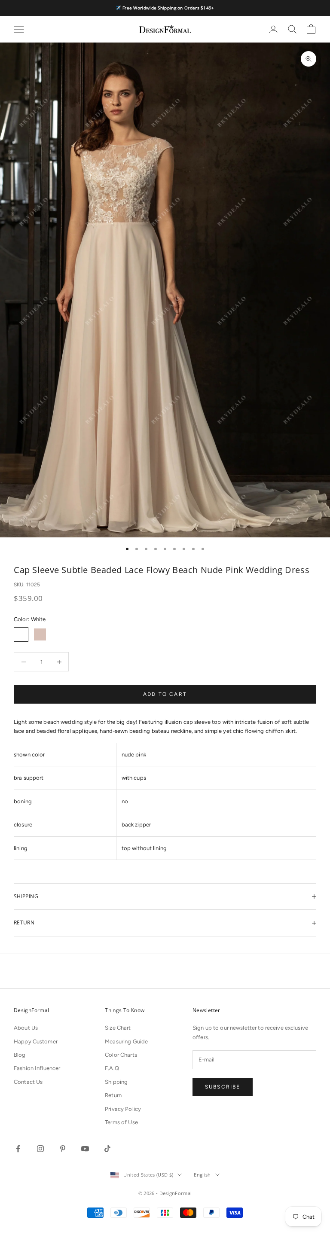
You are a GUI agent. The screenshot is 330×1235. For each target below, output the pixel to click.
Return (113, 1095)
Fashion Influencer (37, 1068)
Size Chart (118, 1028)
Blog (20, 1055)
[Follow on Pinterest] (62, 1148)
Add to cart (165, 694)
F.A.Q (112, 1068)
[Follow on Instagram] (40, 1148)
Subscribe (222, 1087)
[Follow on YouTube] (85, 1148)
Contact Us (28, 1082)
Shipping (116, 1082)
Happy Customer (36, 1041)
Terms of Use (121, 1122)
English (202, 1174)
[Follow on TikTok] (107, 1148)
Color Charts (121, 1055)
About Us (26, 1028)
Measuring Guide (126, 1041)
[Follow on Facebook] (18, 1148)
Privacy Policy (123, 1109)
